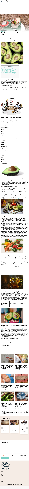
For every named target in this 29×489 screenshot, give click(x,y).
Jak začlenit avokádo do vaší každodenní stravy (8, 73)
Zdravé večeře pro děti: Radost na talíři (14, 428)
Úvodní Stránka (3, 473)
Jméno (2, 455)
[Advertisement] (14, 7)
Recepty (2, 31)
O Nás (2, 475)
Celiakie (2, 481)
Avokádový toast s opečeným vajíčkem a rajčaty (9, 69)
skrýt (11, 66)
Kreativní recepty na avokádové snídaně (7, 68)
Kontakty (2, 476)
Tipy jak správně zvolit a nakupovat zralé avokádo (8, 72)
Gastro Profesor (4, 36)
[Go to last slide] (2, 428)
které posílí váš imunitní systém (11, 198)
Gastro (2, 482)
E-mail (12, 455)
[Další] (27, 428)
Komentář (3, 446)
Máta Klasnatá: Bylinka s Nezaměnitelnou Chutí (21, 412)
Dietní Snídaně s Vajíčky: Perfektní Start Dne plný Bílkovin (7, 412)
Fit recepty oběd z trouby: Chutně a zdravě (5, 428)
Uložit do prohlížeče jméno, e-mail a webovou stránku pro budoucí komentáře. (23, 455)
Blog (1, 474)
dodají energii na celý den (21, 198)
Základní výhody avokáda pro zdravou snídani (7, 67)
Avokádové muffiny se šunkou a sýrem (7, 71)
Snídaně (4, 31)
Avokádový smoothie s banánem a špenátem (8, 70)
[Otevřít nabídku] (27, 1)
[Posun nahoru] (27, 488)
